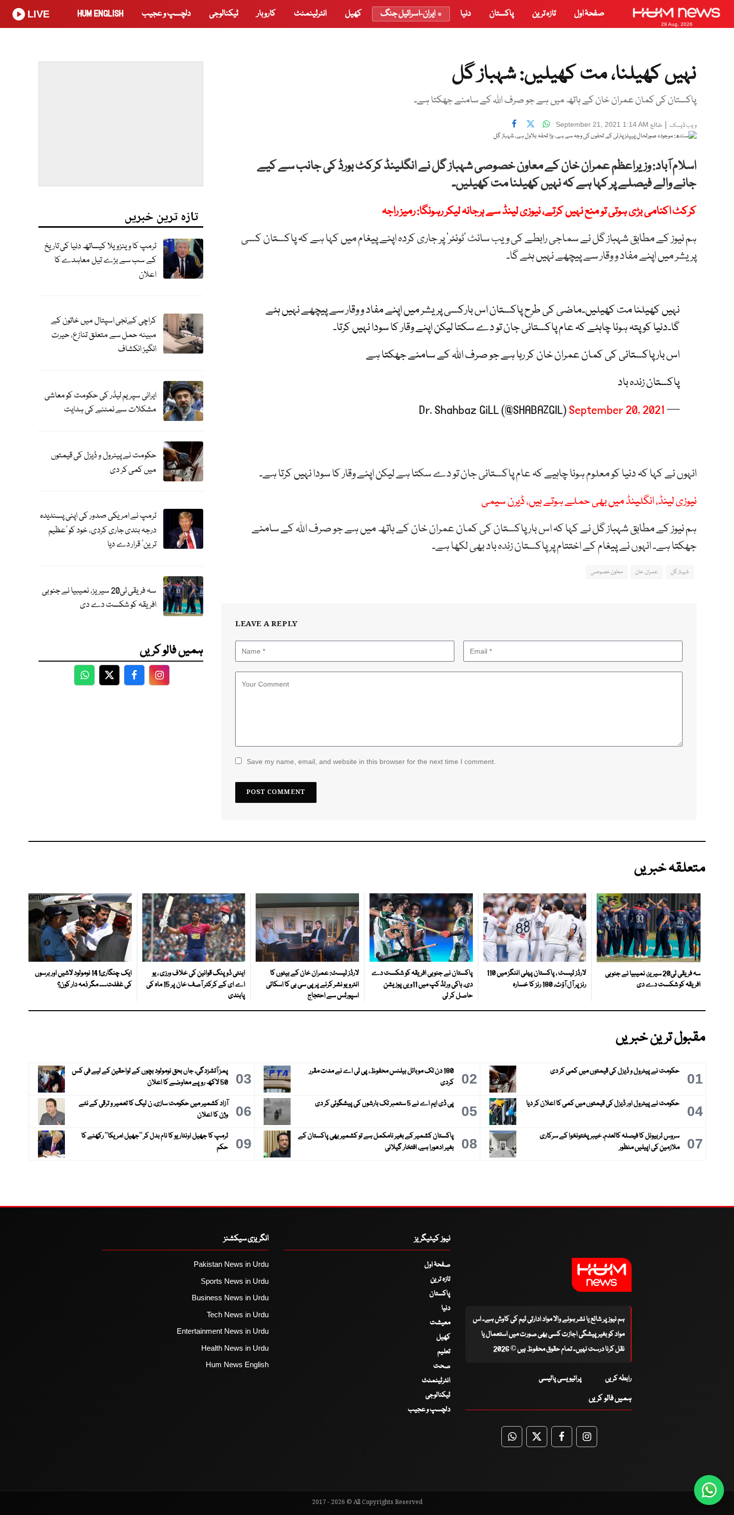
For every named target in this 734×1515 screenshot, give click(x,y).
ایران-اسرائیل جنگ (407, 13)
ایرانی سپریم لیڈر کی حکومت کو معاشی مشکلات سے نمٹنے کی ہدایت (100, 402)
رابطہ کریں (618, 1378)
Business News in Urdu (230, 1297)
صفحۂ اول (589, 13)
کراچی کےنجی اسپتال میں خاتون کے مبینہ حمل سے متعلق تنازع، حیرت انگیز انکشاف (103, 335)
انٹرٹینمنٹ (310, 13)
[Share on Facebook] (514, 123)
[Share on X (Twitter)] (530, 123)
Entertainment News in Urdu (223, 1331)
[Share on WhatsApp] (546, 123)
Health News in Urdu (235, 1348)
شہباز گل (680, 572)
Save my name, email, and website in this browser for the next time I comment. (371, 761)
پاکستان (501, 13)
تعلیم (443, 1351)
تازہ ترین (544, 13)
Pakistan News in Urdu (231, 1264)
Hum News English (237, 1364)
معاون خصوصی (607, 572)
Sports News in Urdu (235, 1281)
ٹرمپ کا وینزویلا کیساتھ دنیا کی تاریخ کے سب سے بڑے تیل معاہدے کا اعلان (100, 260)
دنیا (465, 13)
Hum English (100, 13)
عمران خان (646, 572)
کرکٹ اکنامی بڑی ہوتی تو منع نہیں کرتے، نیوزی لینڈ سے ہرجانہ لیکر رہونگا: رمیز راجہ (539, 211)
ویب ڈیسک (683, 125)
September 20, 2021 (617, 410)
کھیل (353, 13)
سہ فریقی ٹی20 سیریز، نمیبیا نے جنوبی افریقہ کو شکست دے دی (99, 598)
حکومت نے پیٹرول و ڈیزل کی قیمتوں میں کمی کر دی (103, 462)
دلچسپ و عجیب (166, 13)
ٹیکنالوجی (223, 13)
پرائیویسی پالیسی (560, 1378)
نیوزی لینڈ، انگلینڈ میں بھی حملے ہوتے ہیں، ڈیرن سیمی (589, 501)
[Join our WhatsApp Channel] (709, 1490)
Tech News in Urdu (238, 1314)
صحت (441, 1366)
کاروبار (266, 13)
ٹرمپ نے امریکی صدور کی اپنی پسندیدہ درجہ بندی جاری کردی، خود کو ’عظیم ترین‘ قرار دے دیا (98, 530)
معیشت (440, 1322)
